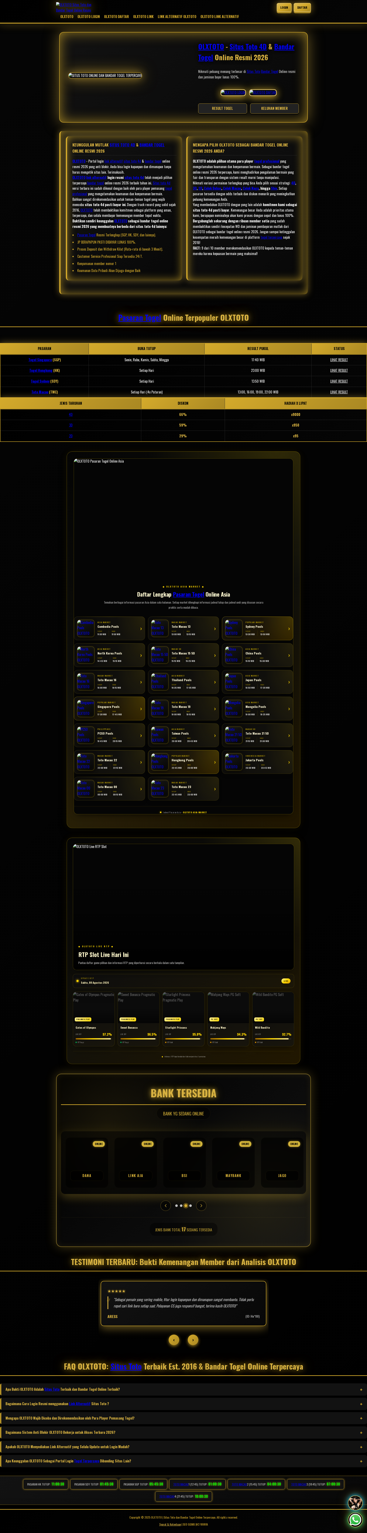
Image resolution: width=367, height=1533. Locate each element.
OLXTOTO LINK (143, 16)
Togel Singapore (40, 359)
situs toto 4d (132, 161)
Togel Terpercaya (86, 1460)
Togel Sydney (40, 381)
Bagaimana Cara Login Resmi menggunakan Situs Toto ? (57, 1403)
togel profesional (266, 161)
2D (200, 188)
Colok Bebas (212, 188)
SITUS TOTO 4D (122, 145)
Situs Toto (253, 71)
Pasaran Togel (86, 234)
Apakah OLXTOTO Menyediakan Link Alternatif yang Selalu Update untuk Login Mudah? (67, 1446)
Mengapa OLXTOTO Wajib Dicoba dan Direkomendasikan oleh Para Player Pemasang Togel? (70, 1418)
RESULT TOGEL (222, 108)
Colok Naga (251, 188)
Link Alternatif (79, 1403)
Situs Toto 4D (248, 46)
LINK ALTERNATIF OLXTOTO (177, 16)
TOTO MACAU (181, 1484)
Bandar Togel (269, 71)
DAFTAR (302, 7)
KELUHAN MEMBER (274, 108)
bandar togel (153, 161)
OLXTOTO (66, 16)
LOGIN (284, 7)
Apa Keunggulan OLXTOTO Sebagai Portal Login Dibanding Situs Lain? (68, 1460)
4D (293, 183)
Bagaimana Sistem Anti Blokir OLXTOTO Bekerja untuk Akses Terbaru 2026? (60, 1432)
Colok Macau (232, 188)
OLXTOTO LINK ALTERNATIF (219, 16)
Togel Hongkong (40, 370)
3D (195, 188)
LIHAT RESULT (339, 359)
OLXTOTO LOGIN (89, 16)
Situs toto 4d (161, 183)
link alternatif (113, 161)
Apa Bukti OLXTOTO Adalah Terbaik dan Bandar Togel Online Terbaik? (63, 1389)
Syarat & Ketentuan (170, 1524)
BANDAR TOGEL (152, 145)
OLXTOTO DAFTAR (116, 16)
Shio (274, 188)
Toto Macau (39, 392)
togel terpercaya (271, 237)
